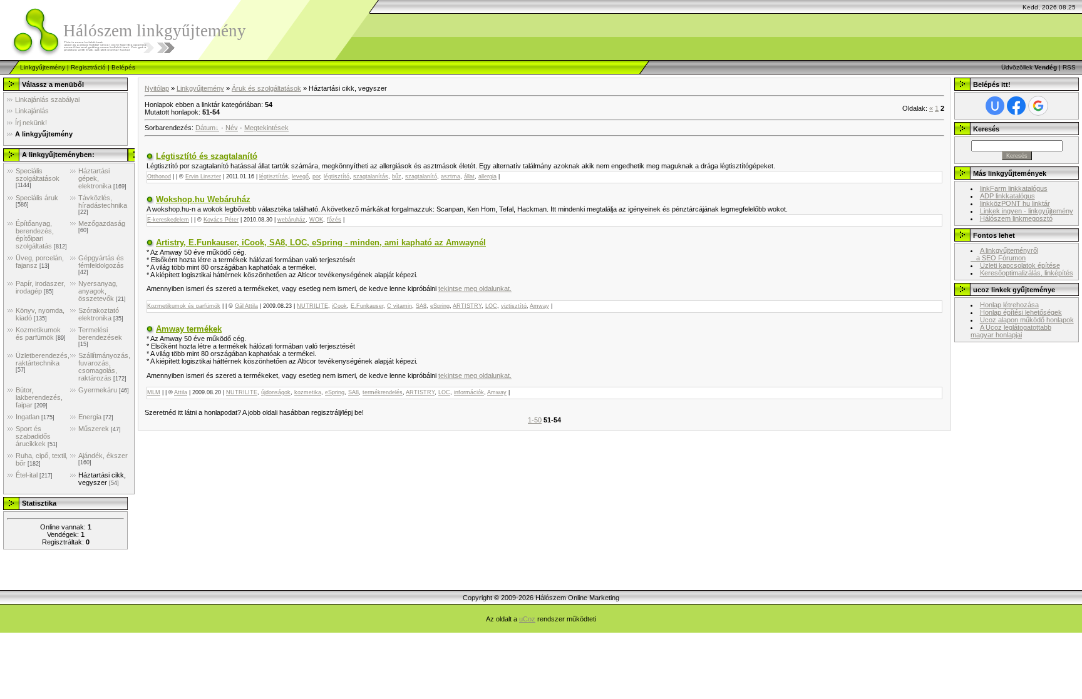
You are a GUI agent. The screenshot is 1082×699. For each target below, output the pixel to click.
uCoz (527, 619)
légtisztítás (273, 176)
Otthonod (159, 176)
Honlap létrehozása (1009, 305)
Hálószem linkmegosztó (1016, 218)
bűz (396, 176)
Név (231, 127)
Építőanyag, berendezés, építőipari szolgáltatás (35, 235)
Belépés (123, 67)
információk (469, 392)
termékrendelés (383, 392)
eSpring (440, 306)
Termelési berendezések (100, 333)
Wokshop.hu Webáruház (203, 199)
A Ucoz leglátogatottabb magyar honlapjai (1011, 331)
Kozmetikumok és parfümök (38, 333)
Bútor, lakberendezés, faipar (39, 397)
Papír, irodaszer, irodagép (40, 287)
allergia (487, 176)
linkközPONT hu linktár (1015, 203)
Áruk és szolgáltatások (266, 88)
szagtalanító (421, 176)
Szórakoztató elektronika (98, 314)
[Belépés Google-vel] (1038, 106)
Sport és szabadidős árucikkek (33, 436)
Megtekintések (266, 127)
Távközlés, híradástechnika (102, 201)
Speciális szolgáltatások (37, 174)
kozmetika (307, 392)
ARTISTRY (467, 306)
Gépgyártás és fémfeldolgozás (101, 261)
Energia (89, 417)
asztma (450, 176)
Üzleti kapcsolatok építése (1020, 265)
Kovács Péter (221, 220)
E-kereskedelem (168, 220)
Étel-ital (27, 475)
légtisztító (336, 176)
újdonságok (276, 392)
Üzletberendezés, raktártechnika (43, 359)
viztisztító (514, 306)
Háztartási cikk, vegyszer (102, 478)
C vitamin (399, 306)
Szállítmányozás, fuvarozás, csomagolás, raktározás (104, 367)
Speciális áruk (37, 198)
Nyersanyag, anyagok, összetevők (98, 291)
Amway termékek (189, 329)
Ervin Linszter (203, 176)
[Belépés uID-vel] (995, 105)
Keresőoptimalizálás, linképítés (1026, 273)
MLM (153, 392)
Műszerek (93, 428)
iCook (339, 306)
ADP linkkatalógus (1007, 196)
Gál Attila (246, 306)
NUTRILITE (312, 306)
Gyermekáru (97, 390)
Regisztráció (88, 67)
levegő (300, 176)
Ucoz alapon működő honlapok (1027, 320)
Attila (180, 392)
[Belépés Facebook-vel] (1016, 105)
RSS (1069, 67)
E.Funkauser (367, 306)
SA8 (421, 306)
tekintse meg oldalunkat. (475, 288)
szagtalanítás (370, 176)
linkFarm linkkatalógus (1014, 188)
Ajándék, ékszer (103, 455)
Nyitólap (157, 88)
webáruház (291, 220)
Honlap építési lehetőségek (1021, 312)
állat (469, 176)
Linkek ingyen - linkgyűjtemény (1026, 211)
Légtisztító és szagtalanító (206, 156)
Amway (539, 306)
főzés (334, 220)
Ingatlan (27, 417)
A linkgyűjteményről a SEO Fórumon (1004, 254)
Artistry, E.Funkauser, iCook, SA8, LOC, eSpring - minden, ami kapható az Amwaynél (321, 242)
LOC (491, 306)
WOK (316, 220)
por (316, 176)
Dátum (205, 127)
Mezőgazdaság (101, 223)
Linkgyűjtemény (42, 67)
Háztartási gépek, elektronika (94, 178)
